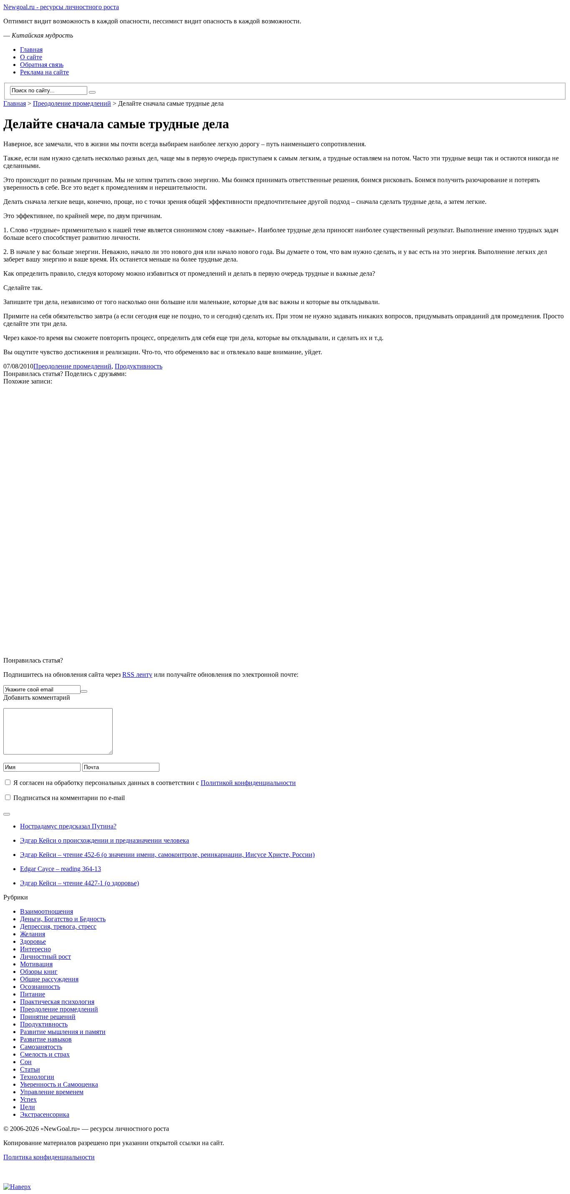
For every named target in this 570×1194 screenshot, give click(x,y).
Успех (28, 1099)
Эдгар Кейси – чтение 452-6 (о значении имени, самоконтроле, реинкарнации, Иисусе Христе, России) (167, 854)
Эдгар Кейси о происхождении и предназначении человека (104, 840)
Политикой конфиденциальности (248, 782)
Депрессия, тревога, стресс (58, 926)
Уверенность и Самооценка (59, 1084)
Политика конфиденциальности (49, 1157)
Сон (26, 1061)
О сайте (31, 57)
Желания (32, 933)
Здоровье (33, 941)
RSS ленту (137, 674)
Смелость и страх (45, 1054)
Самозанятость (41, 1046)
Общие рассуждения (49, 979)
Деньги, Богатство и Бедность (63, 918)
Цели (27, 1106)
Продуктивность (138, 366)
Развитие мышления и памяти (63, 1031)
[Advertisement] (253, 517)
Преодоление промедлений (72, 366)
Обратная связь (41, 64)
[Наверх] (17, 1185)
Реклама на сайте (44, 72)
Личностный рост (45, 956)
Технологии (37, 1076)
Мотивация (36, 964)
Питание (32, 994)
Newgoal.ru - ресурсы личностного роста (61, 6)
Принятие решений (48, 1016)
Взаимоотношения (46, 911)
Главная (31, 49)
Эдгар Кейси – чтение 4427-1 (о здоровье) (79, 883)
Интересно (35, 949)
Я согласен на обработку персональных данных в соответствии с (154, 782)
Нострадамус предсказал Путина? (68, 826)
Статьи (30, 1069)
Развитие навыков (46, 1039)
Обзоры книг (39, 971)
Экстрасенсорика (44, 1114)
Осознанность (40, 986)
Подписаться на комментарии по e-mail (69, 797)
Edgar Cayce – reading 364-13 (60, 868)
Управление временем (51, 1091)
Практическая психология (57, 1001)
